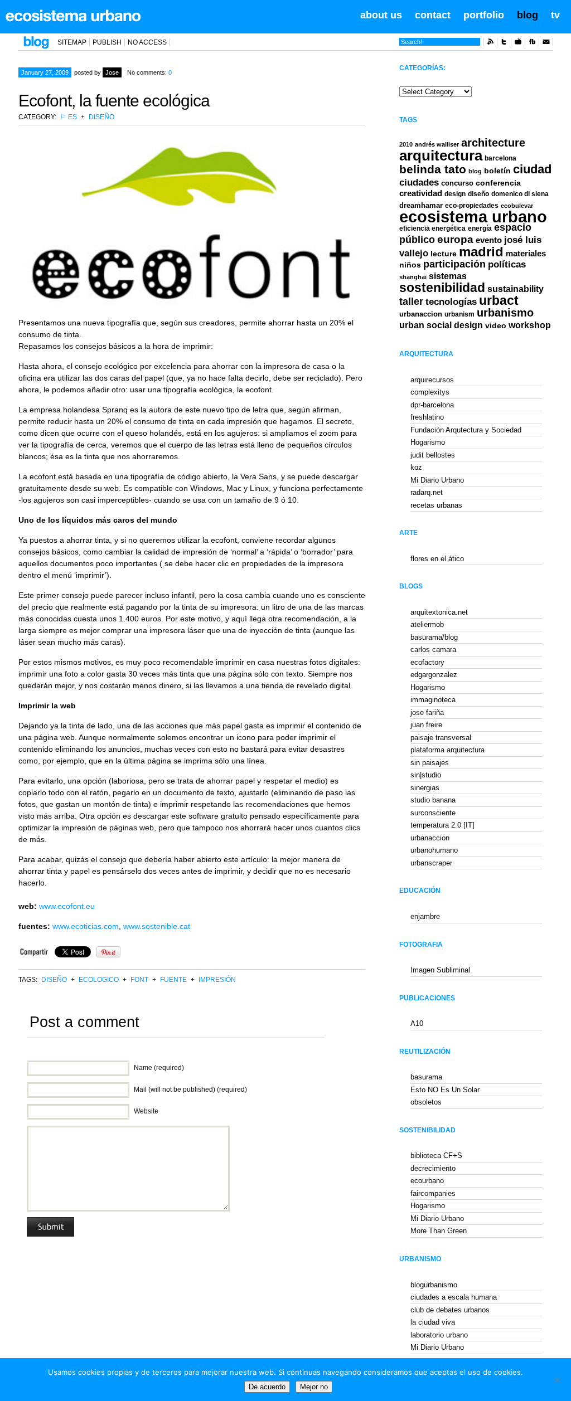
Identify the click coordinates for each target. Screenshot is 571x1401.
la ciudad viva (432, 1322)
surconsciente (433, 813)
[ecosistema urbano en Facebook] (532, 43)
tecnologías (451, 301)
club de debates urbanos (450, 1310)
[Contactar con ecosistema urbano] (546, 43)
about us (381, 15)
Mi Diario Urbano (437, 480)
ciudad (532, 169)
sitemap (71, 42)
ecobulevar (517, 205)
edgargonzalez (433, 674)
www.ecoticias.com (85, 926)
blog (527, 15)
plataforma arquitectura (447, 750)
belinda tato (432, 169)
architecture (493, 143)
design (455, 194)
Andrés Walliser (437, 144)
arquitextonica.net (439, 612)
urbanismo (505, 313)
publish (107, 42)
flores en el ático (437, 558)
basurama (426, 1077)
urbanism (459, 314)
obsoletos (426, 1102)
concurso (457, 183)
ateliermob (427, 624)
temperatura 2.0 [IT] (442, 825)
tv (555, 15)
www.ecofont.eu (67, 906)
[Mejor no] (557, 1379)
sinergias (424, 788)
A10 (416, 1023)
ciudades (419, 182)
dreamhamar (421, 205)
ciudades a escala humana (453, 1297)
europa (455, 239)
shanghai (413, 277)
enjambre (425, 916)
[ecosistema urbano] (73, 15)
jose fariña (427, 712)
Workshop (530, 325)
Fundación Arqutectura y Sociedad (465, 430)
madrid (481, 251)
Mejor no (314, 1387)
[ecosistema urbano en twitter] (504, 43)
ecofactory (427, 662)
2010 (406, 144)
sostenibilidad (442, 288)
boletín (497, 171)
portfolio (483, 15)
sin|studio (425, 775)
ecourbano (427, 1180)
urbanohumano (434, 850)
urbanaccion (420, 314)
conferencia (498, 183)
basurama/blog (434, 637)
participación (454, 264)
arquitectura (440, 155)
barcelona (500, 158)
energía (480, 228)
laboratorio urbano (439, 1335)
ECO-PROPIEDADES (472, 205)
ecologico (99, 980)
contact (433, 15)
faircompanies (433, 1193)
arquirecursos (432, 380)
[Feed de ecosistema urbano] (490, 43)
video (495, 325)
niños (410, 264)
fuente (173, 980)
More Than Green (438, 1231)
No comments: (149, 72)
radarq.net (426, 492)
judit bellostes (432, 455)
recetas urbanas (436, 505)
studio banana (433, 800)
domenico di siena (520, 194)
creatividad (420, 193)
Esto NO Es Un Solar (445, 1090)
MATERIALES (526, 253)
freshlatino (427, 417)
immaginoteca (433, 699)
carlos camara (433, 649)
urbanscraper (431, 863)
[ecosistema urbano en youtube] (518, 43)
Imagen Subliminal (440, 970)
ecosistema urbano (473, 216)
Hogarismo (427, 442)
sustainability (515, 289)
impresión (217, 980)
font (139, 980)
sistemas (448, 276)
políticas (507, 264)
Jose (112, 72)
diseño (101, 117)
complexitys (429, 392)
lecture (443, 253)
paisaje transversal (440, 737)
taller (411, 301)
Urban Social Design (441, 325)
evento (489, 240)
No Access (147, 42)
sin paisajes (429, 762)
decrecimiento (433, 1168)
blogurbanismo (433, 1285)
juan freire (426, 725)
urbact (499, 301)
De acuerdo (267, 1387)
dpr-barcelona (432, 405)
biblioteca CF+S (436, 1155)
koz (416, 467)
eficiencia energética (432, 228)
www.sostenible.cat (156, 926)
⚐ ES (68, 117)
